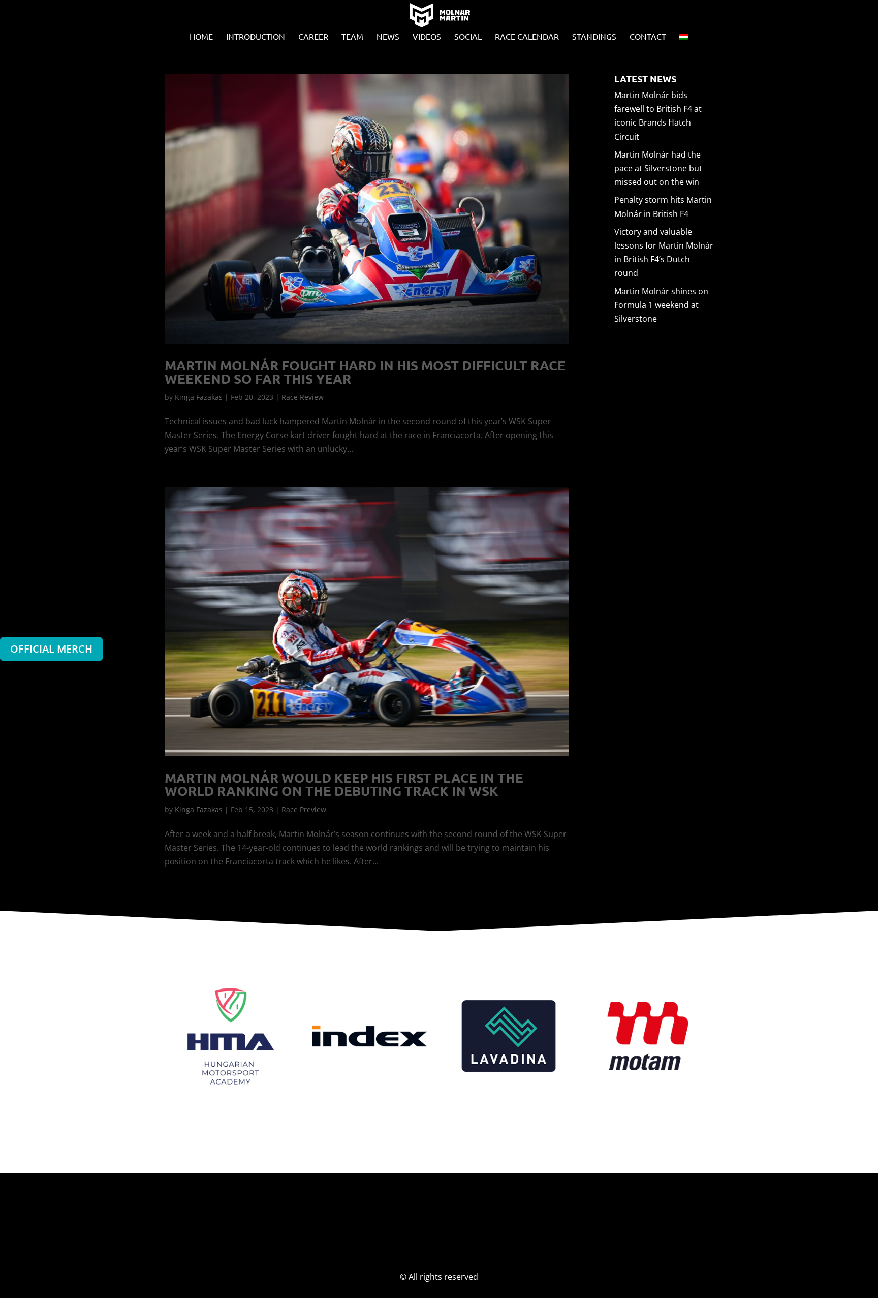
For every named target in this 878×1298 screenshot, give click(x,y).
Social (468, 37)
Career (313, 37)
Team (352, 37)
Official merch (51, 649)
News (388, 37)
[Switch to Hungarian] (683, 39)
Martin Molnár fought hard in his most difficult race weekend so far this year (365, 372)
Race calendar (527, 37)
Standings (594, 37)
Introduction (255, 37)
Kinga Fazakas (199, 397)
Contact (648, 37)
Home (201, 37)
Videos (427, 37)
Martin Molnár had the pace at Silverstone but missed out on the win (658, 168)
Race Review (302, 397)
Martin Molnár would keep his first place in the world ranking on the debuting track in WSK (344, 784)
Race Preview (303, 809)
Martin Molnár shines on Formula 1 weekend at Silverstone (661, 305)
